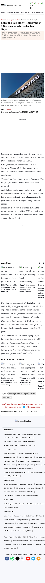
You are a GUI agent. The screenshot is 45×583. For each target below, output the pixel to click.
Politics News (17, 531)
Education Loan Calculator (12, 495)
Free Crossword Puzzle (11, 507)
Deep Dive (21, 461)
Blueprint (40, 12)
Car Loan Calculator (10, 492)
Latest (17, 12)
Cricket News (35, 520)
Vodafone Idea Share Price (28, 445)
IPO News (39, 516)
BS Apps (13, 548)
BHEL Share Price (28, 441)
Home (3, 12)
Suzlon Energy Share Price (12, 434)
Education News (8, 527)
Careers (6, 548)
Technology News (22, 523)
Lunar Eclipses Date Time (11, 476)
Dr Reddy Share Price (10, 445)
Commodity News (9, 520)
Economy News (38, 527)
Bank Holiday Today (10, 457)
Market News (30, 516)
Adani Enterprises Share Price (31, 434)
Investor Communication (20, 541)
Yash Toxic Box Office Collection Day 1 (15, 472)
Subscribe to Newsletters (26, 504)
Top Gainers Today (9, 461)
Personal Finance (9, 523)
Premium (10, 12)
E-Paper (24, 12)
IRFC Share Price (27, 438)
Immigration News (22, 520)
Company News (18, 516)
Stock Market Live (9, 454)
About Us (18, 537)
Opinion (18, 527)
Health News (27, 527)
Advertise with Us (28, 544)
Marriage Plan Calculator (31, 495)
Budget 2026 (27, 531)
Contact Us (17, 544)
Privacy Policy (33, 537)
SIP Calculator (20, 488)
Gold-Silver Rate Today (26, 457)
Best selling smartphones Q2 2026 (28, 454)
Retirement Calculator (34, 488)
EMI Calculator (8, 488)
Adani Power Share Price (11, 438)
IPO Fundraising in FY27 (25, 465)
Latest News (7, 516)
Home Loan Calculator (26, 492)
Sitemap (38, 544)
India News (7, 531)
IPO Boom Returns (9, 465)
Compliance (7, 544)
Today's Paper (8, 537)
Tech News (17, 20)
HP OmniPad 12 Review (26, 468)
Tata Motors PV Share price (12, 441)
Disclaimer (7, 541)
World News (33, 523)
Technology (9, 20)
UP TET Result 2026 (10, 468)
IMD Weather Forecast (33, 461)
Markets (31, 12)
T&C (24, 537)
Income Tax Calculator (11, 484)
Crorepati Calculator (26, 484)
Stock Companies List (10, 504)
